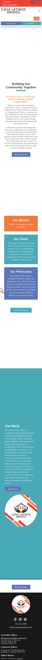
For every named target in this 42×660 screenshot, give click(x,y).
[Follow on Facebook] (32, 2)
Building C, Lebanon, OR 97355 (13, 652)
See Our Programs (21, 310)
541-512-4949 (10, 23)
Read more (12, 488)
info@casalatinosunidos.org (20, 627)
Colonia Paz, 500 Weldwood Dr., (13, 650)
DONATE (31, 23)
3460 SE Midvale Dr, (9, 642)
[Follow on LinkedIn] (39, 2)
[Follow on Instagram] (35, 2)
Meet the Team (21, 154)
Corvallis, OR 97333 (8, 643)
